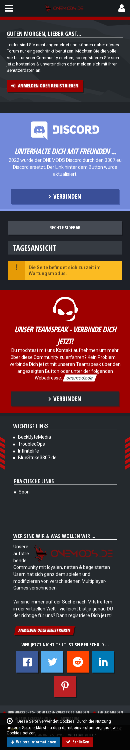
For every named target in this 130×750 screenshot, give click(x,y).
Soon (24, 491)
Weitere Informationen (36, 742)
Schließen (81, 742)
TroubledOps (31, 444)
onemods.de (80, 377)
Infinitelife (28, 451)
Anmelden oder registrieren (48, 85)
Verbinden (67, 196)
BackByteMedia (34, 437)
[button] (9, 8)
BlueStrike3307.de (37, 457)
